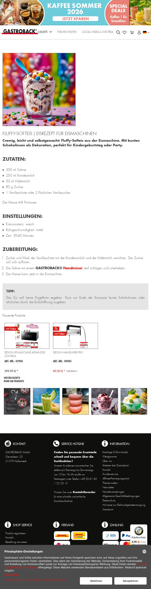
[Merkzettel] (124, 32)
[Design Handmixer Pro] (75, 336)
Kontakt (106, 469)
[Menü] (145, 526)
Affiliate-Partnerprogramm (116, 478)
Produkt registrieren (16, 533)
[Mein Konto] (139, 32)
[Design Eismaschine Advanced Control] (26, 336)
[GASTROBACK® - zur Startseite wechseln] (20, 31)
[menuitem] (44, 33)
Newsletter (108, 487)
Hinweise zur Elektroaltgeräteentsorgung (124, 505)
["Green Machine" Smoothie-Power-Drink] (46, 401)
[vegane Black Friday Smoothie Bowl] (17, 401)
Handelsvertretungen (113, 491)
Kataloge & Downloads (115, 452)
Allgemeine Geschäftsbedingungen (121, 496)
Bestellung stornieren (16, 542)
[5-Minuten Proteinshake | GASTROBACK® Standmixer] (75, 401)
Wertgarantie (110, 456)
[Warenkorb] (132, 32)
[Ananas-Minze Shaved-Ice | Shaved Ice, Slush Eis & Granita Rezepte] (134, 401)
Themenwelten (110, 483)
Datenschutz (109, 500)
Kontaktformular (84, 492)
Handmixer (72, 268)
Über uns (107, 461)
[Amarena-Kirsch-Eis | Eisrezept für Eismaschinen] (104, 401)
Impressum (108, 509)
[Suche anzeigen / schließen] (118, 32)
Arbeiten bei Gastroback (116, 465)
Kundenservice (110, 474)
